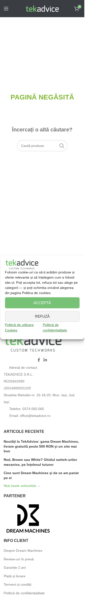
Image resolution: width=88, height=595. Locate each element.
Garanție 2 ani (15, 567)
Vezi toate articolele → (22, 486)
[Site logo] (42, 8)
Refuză (42, 316)
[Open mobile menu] (6, 9)
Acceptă (42, 303)
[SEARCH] (61, 145)
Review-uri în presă (19, 559)
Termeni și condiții (17, 584)
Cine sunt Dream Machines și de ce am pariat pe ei (41, 475)
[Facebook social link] (39, 360)
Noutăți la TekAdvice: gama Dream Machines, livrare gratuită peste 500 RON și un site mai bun (41, 446)
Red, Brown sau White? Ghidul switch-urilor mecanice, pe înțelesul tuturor (40, 462)
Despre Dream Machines (23, 550)
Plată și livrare (14, 576)
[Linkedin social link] (45, 360)
